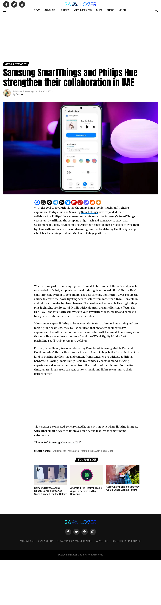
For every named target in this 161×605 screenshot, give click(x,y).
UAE (111, 451)
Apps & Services (82, 10)
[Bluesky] (68, 202)
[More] (98, 202)
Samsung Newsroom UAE (64, 442)
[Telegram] (55, 202)
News (37, 10)
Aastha (19, 94)
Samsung (49, 10)
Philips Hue (60, 451)
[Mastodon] (86, 202)
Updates (64, 10)
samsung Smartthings (94, 451)
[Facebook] (37, 202)
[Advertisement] (80, 37)
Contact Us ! (45, 541)
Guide (99, 10)
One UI (122, 10)
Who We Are (27, 541)
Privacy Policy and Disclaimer (74, 541)
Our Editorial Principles (126, 541)
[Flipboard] (74, 202)
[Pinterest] (80, 202)
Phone (110, 10)
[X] (43, 202)
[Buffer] (49, 202)
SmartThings (89, 212)
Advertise (102, 541)
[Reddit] (92, 202)
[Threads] (61, 202)
